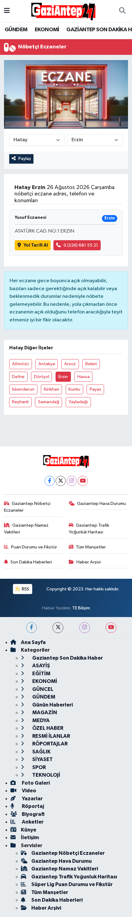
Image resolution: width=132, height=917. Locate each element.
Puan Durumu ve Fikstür (34, 547)
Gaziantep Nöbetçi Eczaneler (27, 507)
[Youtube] (83, 481)
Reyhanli (20, 402)
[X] (61, 481)
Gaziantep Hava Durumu (101, 503)
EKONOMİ (47, 29)
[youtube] (111, 627)
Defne (18, 376)
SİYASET (42, 759)
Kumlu (74, 389)
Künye (28, 829)
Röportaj (32, 806)
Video (28, 790)
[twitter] (57, 627)
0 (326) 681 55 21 (81, 245)
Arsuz (70, 364)
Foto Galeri (35, 783)
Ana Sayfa (33, 642)
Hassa (83, 376)
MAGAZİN (44, 712)
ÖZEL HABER (47, 728)
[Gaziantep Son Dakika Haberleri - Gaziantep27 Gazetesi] (63, 11)
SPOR (38, 767)
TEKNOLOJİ (45, 775)
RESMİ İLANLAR (50, 736)
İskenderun (23, 389)
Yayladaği (78, 402)
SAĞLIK (41, 751)
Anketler (32, 821)
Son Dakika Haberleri (31, 562)
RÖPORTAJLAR (49, 743)
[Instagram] (72, 481)
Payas (95, 389)
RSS (25, 589)
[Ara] (122, 11)
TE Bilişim (81, 608)
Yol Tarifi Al (36, 245)
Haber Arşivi (88, 562)
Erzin (63, 376)
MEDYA (40, 720)
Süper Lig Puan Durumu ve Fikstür (72, 884)
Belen (91, 364)
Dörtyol (41, 376)
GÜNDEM (16, 29)
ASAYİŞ (40, 665)
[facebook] (31, 627)
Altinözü (20, 364)
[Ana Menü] (7, 10)
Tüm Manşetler (91, 547)
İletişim (30, 837)
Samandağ (48, 402)
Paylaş (24, 158)
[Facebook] (50, 481)
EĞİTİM (40, 673)
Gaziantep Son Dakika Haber (67, 658)
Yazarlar (32, 798)
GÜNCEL (42, 689)
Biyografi (33, 814)
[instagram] (84, 627)
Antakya (46, 364)
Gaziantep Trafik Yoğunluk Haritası (89, 528)
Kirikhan (51, 389)
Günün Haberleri (52, 704)
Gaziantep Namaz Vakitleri (26, 528)
